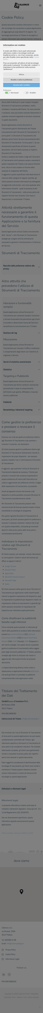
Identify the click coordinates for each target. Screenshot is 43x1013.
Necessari (15, 93)
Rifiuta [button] (21, 74)
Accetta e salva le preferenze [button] (21, 80)
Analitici (33, 93)
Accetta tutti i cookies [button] (21, 85)
